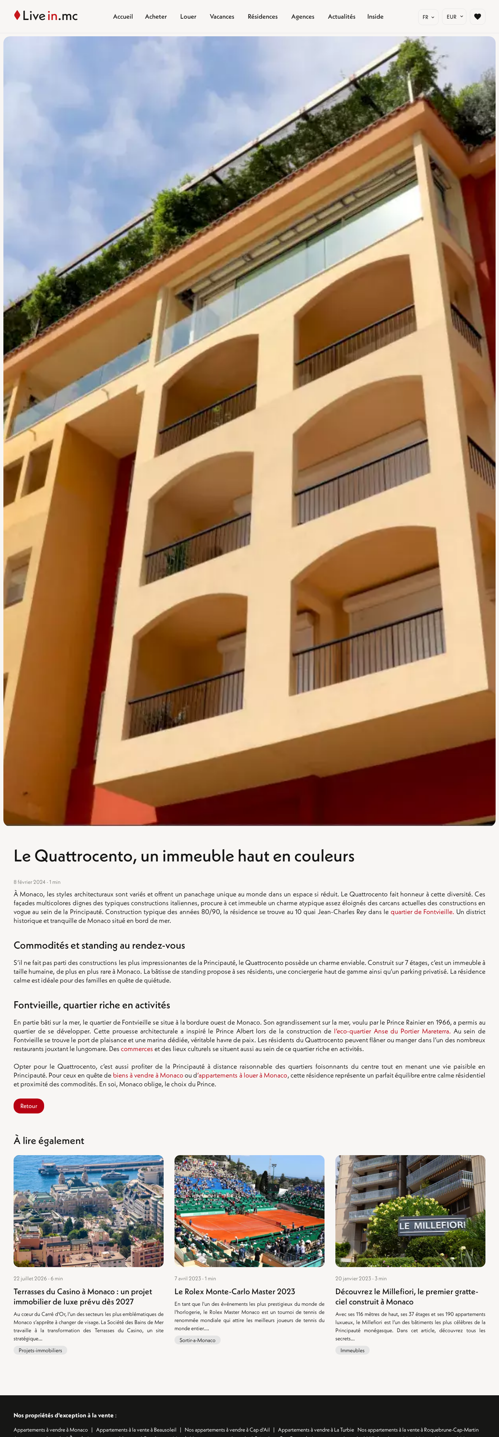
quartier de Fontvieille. (423, 911)
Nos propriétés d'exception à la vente (64, 1415)
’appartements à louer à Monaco (242, 1075)
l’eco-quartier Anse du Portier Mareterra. (392, 1031)
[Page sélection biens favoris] (477, 16)
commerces (137, 1048)
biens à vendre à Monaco (148, 1075)
